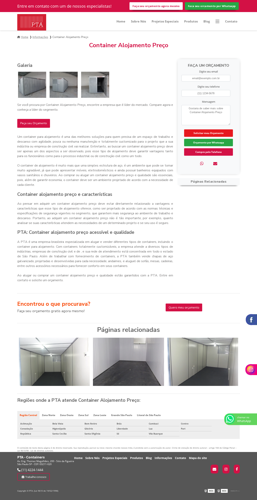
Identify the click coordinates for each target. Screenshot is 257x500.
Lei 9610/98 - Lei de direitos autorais (35, 450)
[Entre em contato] (215, 163)
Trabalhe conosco (35, 477)
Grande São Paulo (121, 415)
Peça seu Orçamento (33, 123)
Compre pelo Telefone (208, 152)
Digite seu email (208, 71)
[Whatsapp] (201, 163)
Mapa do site (198, 458)
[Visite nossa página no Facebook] (237, 469)
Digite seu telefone (209, 86)
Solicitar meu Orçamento (208, 133)
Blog (206, 21)
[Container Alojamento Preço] (32, 85)
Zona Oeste (66, 415)
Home (120, 21)
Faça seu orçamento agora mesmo (156, 6)
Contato (231, 21)
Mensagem (208, 101)
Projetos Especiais (165, 21)
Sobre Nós (138, 21)
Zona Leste (99, 415)
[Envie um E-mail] (214, 469)
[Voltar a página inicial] (31, 22)
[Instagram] (225, 469)
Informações (40, 37)
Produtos (191, 21)
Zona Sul (83, 415)
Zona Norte (48, 415)
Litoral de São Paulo (149, 415)
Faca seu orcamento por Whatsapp (212, 6)
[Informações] (217, 21)
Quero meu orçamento (184, 307)
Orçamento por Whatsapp (208, 142)
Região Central (28, 415)
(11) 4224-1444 (31, 470)
